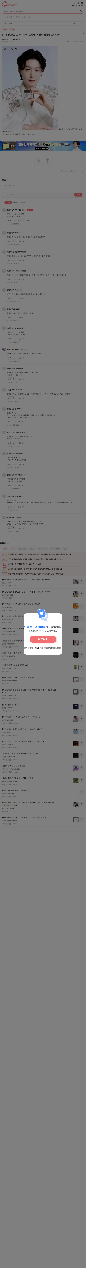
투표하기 (43, 639)
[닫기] (59, 617)
